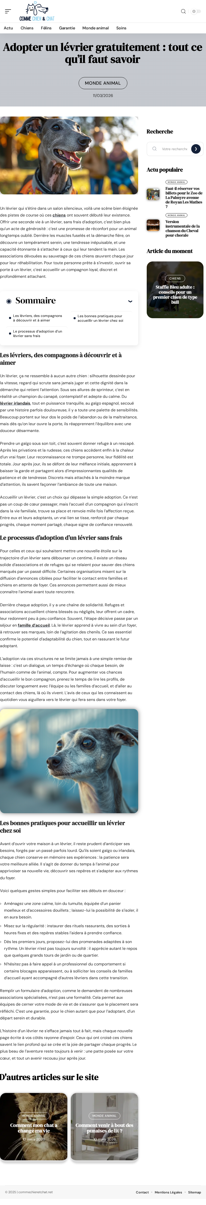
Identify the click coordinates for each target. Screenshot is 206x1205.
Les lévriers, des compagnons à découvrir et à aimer (37, 317)
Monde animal (103, 83)
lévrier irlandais (15, 403)
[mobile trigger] (9, 11)
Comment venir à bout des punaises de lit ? (104, 1128)
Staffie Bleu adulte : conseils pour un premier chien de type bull (175, 294)
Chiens (175, 279)
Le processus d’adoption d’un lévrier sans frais (37, 333)
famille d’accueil (34, 625)
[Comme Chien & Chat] (36, 11)
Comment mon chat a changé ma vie (33, 1128)
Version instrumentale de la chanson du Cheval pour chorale (183, 228)
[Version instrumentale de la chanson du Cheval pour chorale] (153, 225)
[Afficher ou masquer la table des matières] (94, 301)
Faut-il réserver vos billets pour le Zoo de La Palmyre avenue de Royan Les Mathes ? (184, 197)
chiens (59, 215)
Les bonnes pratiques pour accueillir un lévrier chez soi (100, 318)
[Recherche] (183, 11)
